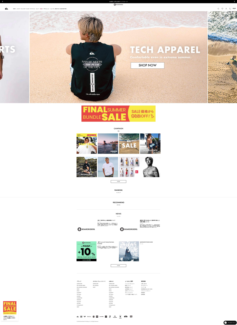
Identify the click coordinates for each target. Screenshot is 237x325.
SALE (41, 8)
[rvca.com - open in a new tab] (89, 317)
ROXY (78, 289)
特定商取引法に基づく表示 (146, 289)
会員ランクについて (129, 290)
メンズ (18, 8)
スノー (37, 8)
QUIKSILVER (79, 283)
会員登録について (129, 289)
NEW (14, 8)
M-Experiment (80, 305)
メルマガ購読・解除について (131, 294)
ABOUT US (57, 8)
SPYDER (78, 303)
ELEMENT (79, 292)
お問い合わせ (144, 283)
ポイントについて (129, 292)
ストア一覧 (143, 287)
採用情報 (143, 294)
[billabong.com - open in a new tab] (81, 317)
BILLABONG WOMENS (82, 287)
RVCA (78, 290)
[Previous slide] (2, 1)
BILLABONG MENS (81, 285)
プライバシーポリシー (145, 290)
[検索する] (218, 9)
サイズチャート (144, 285)
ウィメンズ (23, 8)
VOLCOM (79, 301)
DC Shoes (79, 294)
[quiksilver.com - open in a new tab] (78, 317)
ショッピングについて (129, 283)
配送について (128, 285)
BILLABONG (95, 285)
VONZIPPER (79, 298)
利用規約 (143, 292)
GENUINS (79, 299)
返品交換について (129, 287)
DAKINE (78, 296)
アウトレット (46, 8)
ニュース (52, 8)
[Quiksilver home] (6, 8)
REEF (78, 307)
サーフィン (32, 8)
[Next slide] (234, 1)
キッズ (27, 8)
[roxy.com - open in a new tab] (85, 317)
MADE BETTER (63, 8)
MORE (118, 181)
